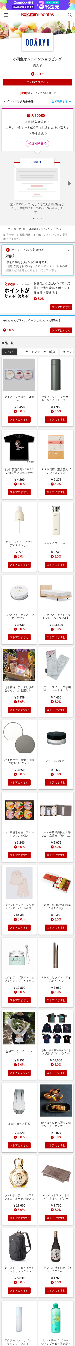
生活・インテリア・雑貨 (38, 351)
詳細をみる (39, 143)
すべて (9, 351)
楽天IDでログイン (37, 82)
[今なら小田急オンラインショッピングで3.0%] (37, 29)
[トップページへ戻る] (37, 15)
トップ (6, 229)
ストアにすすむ (61, 307)
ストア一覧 (19, 229)
